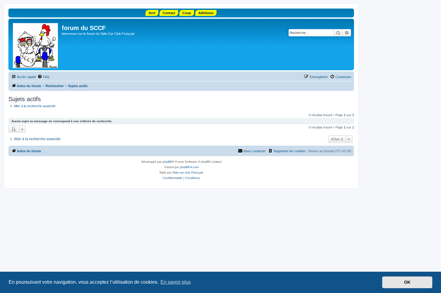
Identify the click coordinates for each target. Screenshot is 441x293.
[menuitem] (44, 76)
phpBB (167, 161)
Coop (186, 13)
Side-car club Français (187, 172)
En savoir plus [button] (175, 282)
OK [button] (407, 282)
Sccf (151, 13)
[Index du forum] (36, 44)
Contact (169, 13)
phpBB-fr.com (189, 167)
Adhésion (206, 13)
